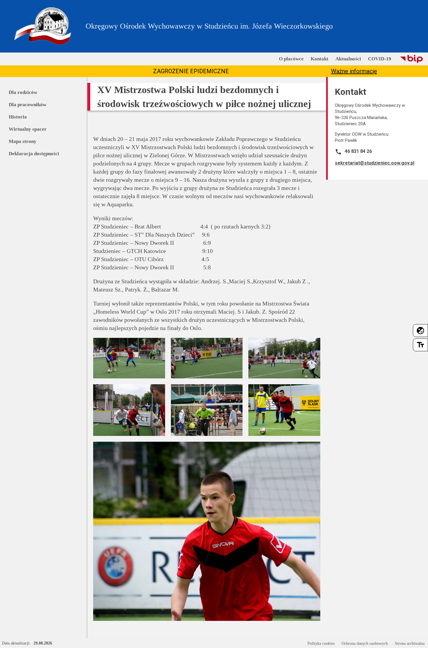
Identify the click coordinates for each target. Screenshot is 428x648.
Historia (18, 117)
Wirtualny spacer (28, 129)
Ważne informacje (354, 71)
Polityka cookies (321, 643)
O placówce (291, 59)
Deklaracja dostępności (34, 153)
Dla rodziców (23, 92)
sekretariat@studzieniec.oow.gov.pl (374, 163)
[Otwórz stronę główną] (42, 26)
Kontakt (319, 59)
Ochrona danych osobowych (365, 643)
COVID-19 (379, 59)
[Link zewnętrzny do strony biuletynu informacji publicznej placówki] (411, 59)
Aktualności (348, 59)
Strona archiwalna (410, 643)
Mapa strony (22, 141)
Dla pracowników (27, 104)
